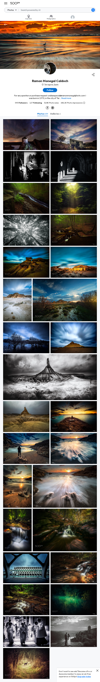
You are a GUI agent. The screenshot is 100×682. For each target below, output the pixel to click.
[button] (93, 10)
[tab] (42, 113)
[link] (26, 134)
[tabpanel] (50, 399)
